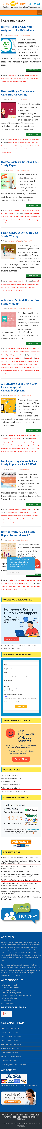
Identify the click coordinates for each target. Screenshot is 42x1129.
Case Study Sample (32, 78)
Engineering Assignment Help (11, 1057)
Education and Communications (23, 352)
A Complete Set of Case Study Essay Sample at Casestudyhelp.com (19, 387)
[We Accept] (14, 1083)
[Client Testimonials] (21, 819)
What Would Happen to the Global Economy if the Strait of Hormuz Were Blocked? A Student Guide (20, 876)
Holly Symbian (25, 35)
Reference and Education (23, 139)
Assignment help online (29, 512)
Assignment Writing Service (10, 788)
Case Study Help (14, 210)
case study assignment (24, 516)
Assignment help (30, 75)
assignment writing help (29, 442)
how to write (36, 146)
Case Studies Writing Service (10, 1040)
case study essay (25, 143)
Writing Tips (20, 281)
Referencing (35, 139)
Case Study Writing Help (9, 775)
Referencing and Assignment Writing (12, 355)
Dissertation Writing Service (10, 785)
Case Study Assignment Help (11, 1036)
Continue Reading (33, 70)
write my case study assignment (26, 451)
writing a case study (20, 589)
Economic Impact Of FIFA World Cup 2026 (15, 871)
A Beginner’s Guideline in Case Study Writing (20, 302)
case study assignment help (17, 358)
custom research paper (20, 364)
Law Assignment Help (8, 1061)
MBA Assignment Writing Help (11, 778)
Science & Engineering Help (10, 1048)
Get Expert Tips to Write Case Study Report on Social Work (19, 462)
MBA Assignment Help (19, 81)
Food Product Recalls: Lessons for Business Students (19, 880)
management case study (26, 149)
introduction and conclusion (9, 149)
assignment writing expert (14, 442)
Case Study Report (22, 509)
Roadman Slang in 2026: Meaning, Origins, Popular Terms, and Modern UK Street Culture (19, 884)
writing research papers (15, 290)
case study (12, 139)
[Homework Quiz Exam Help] (21, 624)
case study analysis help (8, 586)
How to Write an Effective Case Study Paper (20, 163)
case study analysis (13, 143)
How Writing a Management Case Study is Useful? (18, 93)
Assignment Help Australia (14, 512)
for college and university (24, 146)
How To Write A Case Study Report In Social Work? (18, 533)
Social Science (28, 583)
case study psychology (16, 361)
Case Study (12, 75)
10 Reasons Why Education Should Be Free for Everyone (20, 858)
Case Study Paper (20, 78)
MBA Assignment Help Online (11, 1044)
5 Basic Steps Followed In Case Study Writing (19, 234)
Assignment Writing (23, 348)
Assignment (12, 348)
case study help (30, 358)
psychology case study (17, 371)
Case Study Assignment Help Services (14, 791)
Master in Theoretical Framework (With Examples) (18, 888)
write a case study (30, 371)
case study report (10, 146)
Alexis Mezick (26, 99)
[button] (36, 570)
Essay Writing (17, 438)
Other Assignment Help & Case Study (13, 1065)
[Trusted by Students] (21, 744)
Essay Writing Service (8, 781)
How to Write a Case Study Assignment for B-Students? (18, 28)
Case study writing (6, 81)
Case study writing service (31, 361)
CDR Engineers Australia (9, 1052)
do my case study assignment (23, 367)
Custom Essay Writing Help (10, 1032)
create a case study (7, 364)
